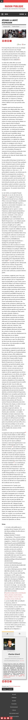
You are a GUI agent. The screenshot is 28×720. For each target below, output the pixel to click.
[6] (25, 432)
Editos (4, 689)
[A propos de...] (8, 634)
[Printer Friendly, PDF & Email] (21, 44)
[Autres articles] (20, 634)
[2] (23, 175)
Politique (14, 697)
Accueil (14, 694)
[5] (23, 375)
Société (10, 689)
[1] (19, 59)
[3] (6, 196)
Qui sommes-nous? (14, 713)
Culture (14, 710)
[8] (14, 462)
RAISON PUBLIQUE (14, 6)
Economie (14, 703)
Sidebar (21, 14)
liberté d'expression (14, 686)
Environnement (14, 706)
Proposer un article (14, 716)
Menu (6, 14)
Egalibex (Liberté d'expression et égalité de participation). (14, 676)
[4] (8, 260)
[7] (12, 446)
